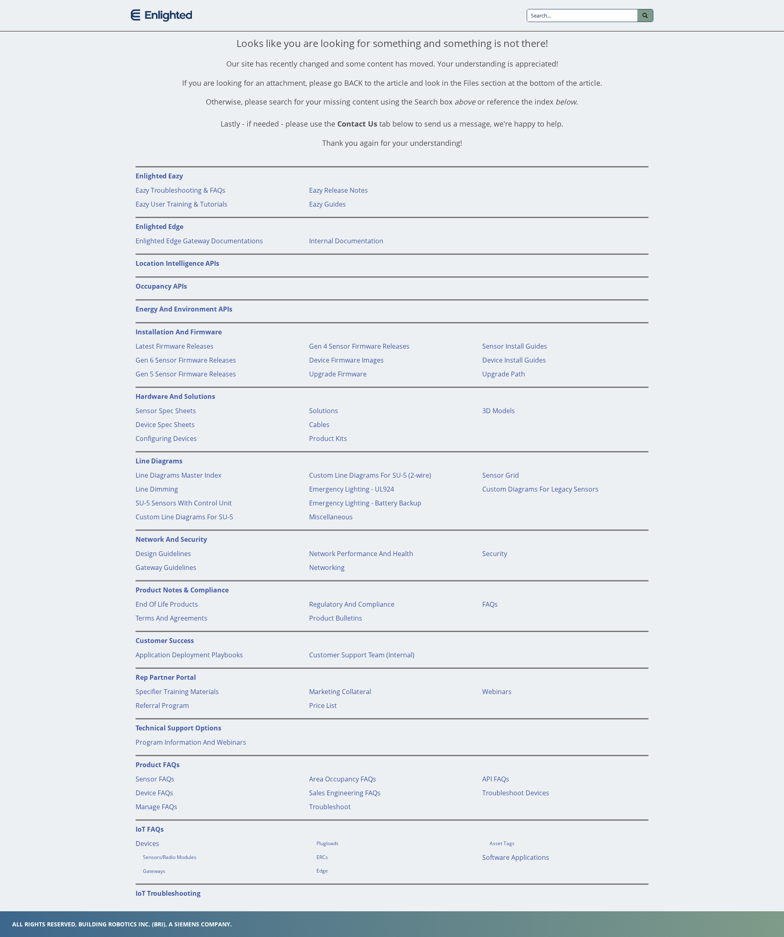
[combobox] (582, 15)
